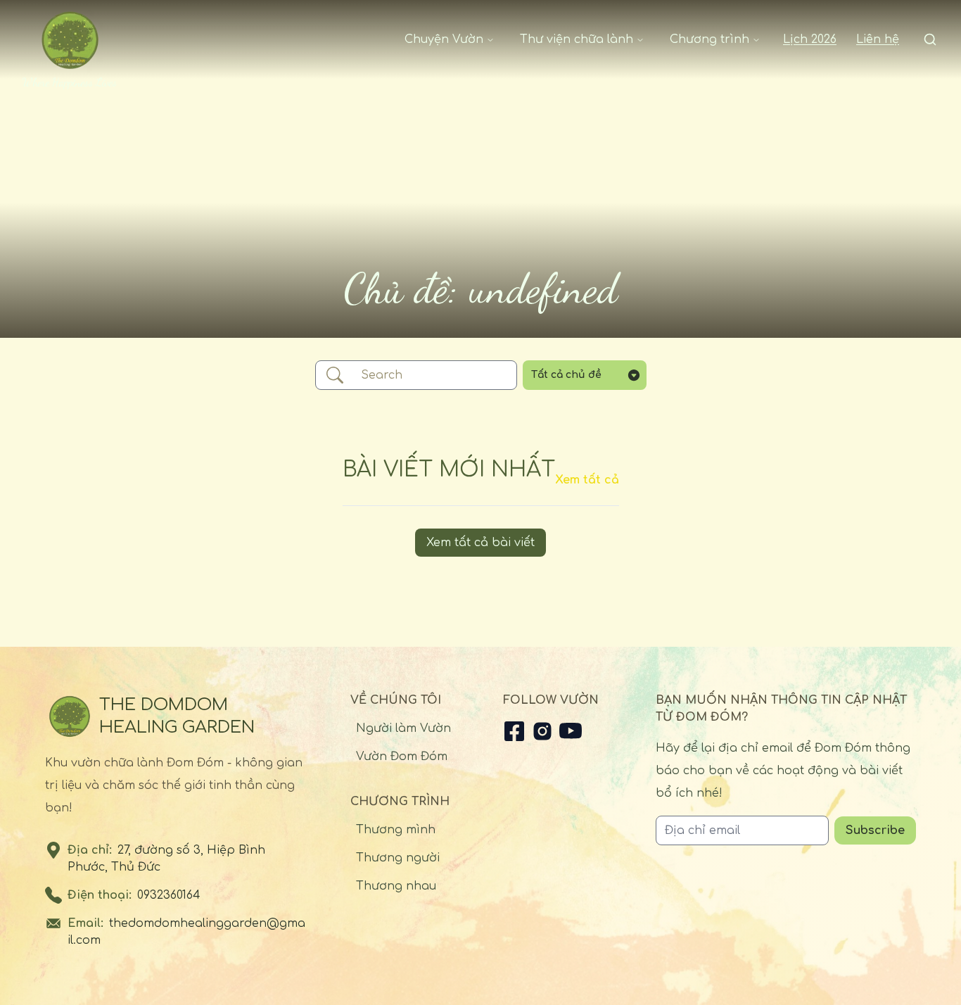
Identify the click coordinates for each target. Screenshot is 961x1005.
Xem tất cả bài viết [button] (480, 542)
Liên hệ (877, 39)
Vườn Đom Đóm (401, 756)
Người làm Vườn (403, 728)
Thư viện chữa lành (576, 39)
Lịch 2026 (809, 39)
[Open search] (930, 39)
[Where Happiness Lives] (70, 39)
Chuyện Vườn (444, 39)
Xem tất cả (587, 480)
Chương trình (709, 39)
